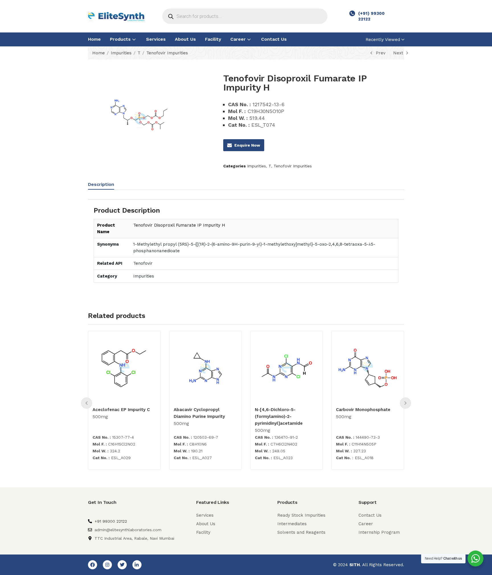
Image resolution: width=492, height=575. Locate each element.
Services (156, 39)
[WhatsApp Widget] (475, 558)
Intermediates (292, 523)
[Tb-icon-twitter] (122, 564)
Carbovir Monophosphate (363, 409)
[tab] (107, 185)
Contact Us (274, 39)
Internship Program (379, 532)
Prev (381, 53)
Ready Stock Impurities (301, 515)
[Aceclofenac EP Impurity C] (124, 368)
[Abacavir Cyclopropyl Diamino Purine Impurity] (205, 368)
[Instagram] (107, 564)
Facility (213, 39)
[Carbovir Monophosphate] (367, 368)
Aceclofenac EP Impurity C (121, 409)
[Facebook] (92, 564)
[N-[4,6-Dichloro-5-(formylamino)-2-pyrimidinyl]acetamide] (286, 368)
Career (238, 39)
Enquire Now (247, 145)
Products (121, 39)
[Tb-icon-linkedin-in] (137, 564)
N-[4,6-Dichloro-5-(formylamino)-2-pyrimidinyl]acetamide (279, 416)
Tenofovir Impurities (167, 53)
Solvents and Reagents (301, 532)
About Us (185, 39)
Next (398, 53)
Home (94, 39)
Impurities (121, 53)
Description (101, 184)
